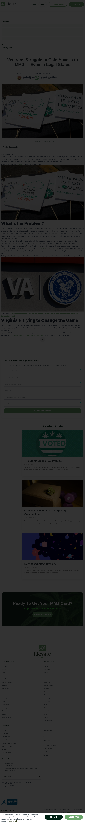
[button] (81, 364)
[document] (42, 411)
